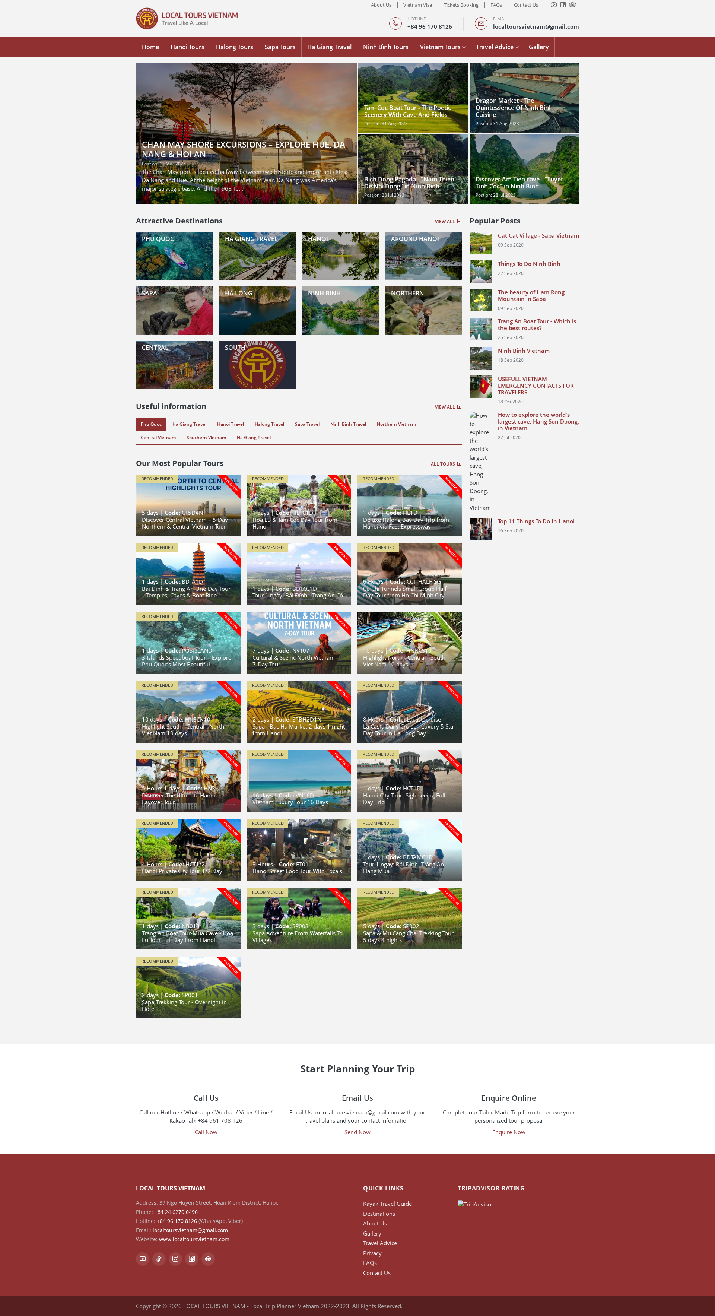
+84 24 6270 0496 (176, 1211)
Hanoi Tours (187, 47)
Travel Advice (495, 47)
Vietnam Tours (440, 47)
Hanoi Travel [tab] (230, 424)
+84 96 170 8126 (429, 26)
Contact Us (526, 4)
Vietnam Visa (417, 4)
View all (445, 221)
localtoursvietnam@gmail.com (536, 26)
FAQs (496, 4)
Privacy (372, 1253)
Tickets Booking (461, 4)
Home (150, 47)
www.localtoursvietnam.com (194, 1239)
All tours (443, 464)
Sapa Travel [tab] (307, 424)
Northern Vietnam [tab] (396, 424)
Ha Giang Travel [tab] (189, 424)
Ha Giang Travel (329, 47)
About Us (381, 4)
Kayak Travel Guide (387, 1203)
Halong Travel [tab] (269, 424)
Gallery (539, 47)
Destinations (379, 1213)
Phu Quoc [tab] (151, 424)
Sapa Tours (280, 47)
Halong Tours (234, 47)
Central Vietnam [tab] (158, 437)
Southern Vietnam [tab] (206, 437)
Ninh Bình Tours (386, 47)
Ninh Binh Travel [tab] (348, 424)
